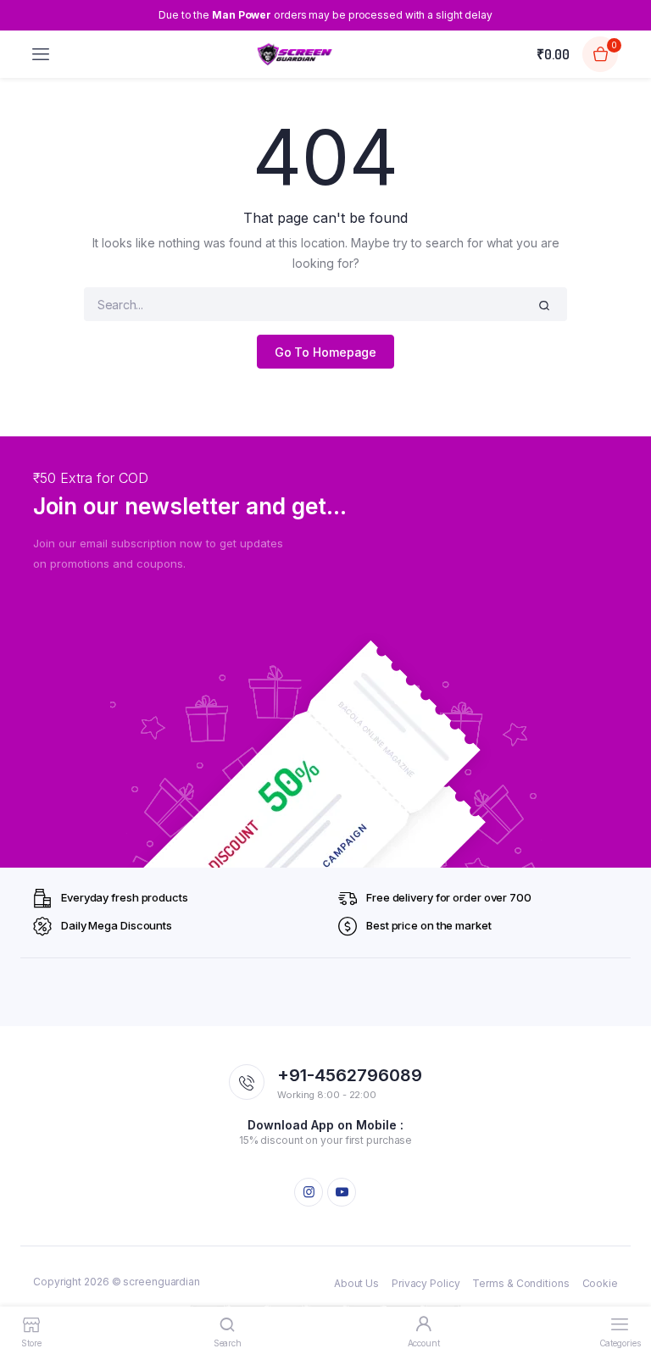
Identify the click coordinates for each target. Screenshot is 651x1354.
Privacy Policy (426, 1283)
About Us (356, 1283)
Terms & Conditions (520, 1283)
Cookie (600, 1283)
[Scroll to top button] (624, 1286)
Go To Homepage (326, 352)
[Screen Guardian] (294, 54)
